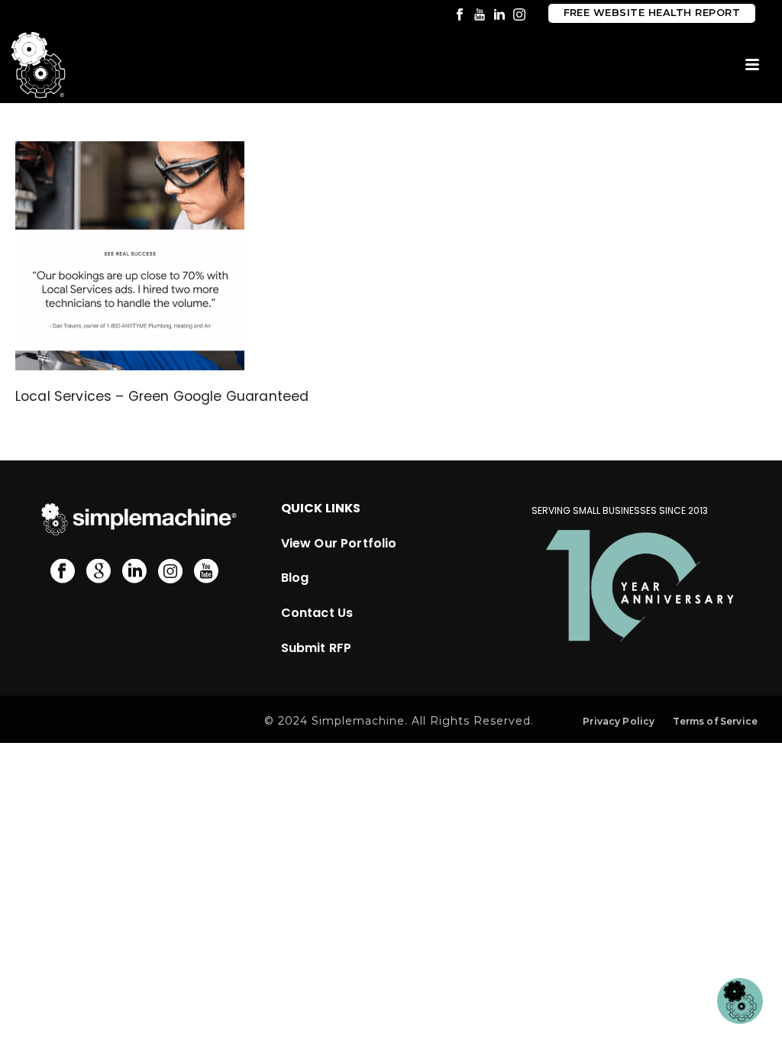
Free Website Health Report (652, 12)
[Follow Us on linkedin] (134, 572)
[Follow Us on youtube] (206, 572)
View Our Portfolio (339, 543)
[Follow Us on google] (98, 572)
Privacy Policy (618, 721)
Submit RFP (316, 648)
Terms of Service (715, 721)
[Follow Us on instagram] (170, 572)
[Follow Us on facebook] (62, 572)
